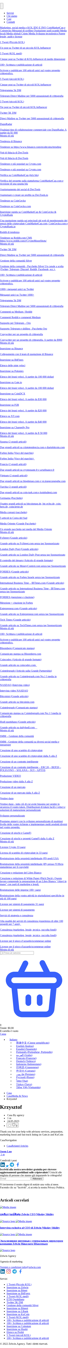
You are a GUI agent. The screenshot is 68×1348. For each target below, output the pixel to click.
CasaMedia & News (17, 1096)
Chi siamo (12, 16)
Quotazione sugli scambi (47, 30)
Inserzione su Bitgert (17, 1308)
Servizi (10, 13)
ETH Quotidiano (15, 1299)
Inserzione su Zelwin (17, 1287)
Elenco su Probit (15, 1332)
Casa (9, 1093)
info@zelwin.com (31, 1267)
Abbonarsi (37, 1178)
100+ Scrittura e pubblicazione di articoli (28, 1320)
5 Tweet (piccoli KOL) (19, 1335)
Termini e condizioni (11, 1267)
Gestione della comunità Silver (22, 1305)
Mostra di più (7, 135)
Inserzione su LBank (17, 1311)
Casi (9, 19)
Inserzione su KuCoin (18, 1314)
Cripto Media (28, 33)
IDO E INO (40, 27)
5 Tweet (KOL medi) (18, 1317)
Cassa (3, 1034)
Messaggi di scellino (23, 30)
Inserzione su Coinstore (19, 1326)
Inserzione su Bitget (17, 1290)
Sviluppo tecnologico (47, 33)
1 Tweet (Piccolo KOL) (19, 1284)
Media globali (13, 33)
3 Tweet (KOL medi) (18, 1296)
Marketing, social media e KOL (17, 27)
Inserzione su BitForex (18, 1293)
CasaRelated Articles (17, 1145)
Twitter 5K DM (15, 1302)
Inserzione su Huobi (17, 1329)
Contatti (11, 22)
